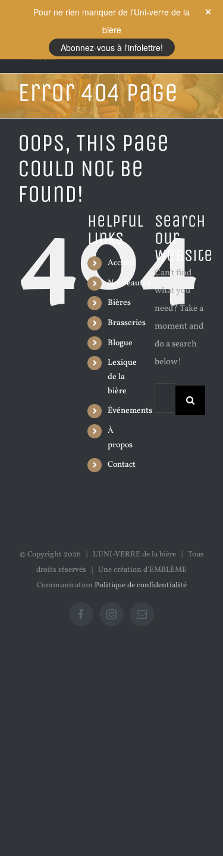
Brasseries (127, 323)
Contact (122, 464)
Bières (119, 302)
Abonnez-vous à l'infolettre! (112, 47)
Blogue (120, 343)
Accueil (121, 263)
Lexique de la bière (122, 377)
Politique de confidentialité (141, 585)
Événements (130, 410)
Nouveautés (129, 283)
